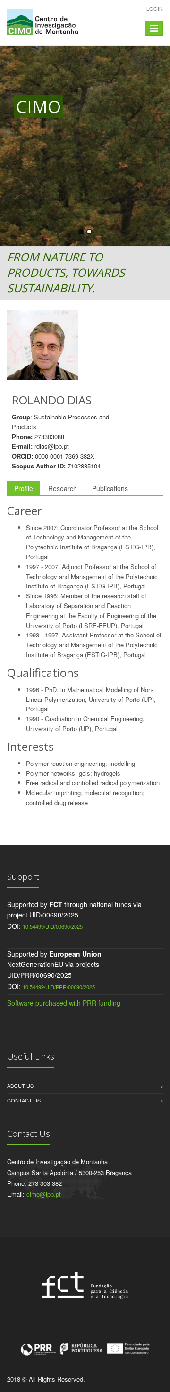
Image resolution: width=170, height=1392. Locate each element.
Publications (110, 488)
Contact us (24, 1100)
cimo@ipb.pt (43, 1194)
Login (154, 8)
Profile (23, 488)
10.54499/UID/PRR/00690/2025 (59, 986)
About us (20, 1085)
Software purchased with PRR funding (63, 1002)
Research (62, 488)
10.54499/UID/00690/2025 (53, 926)
